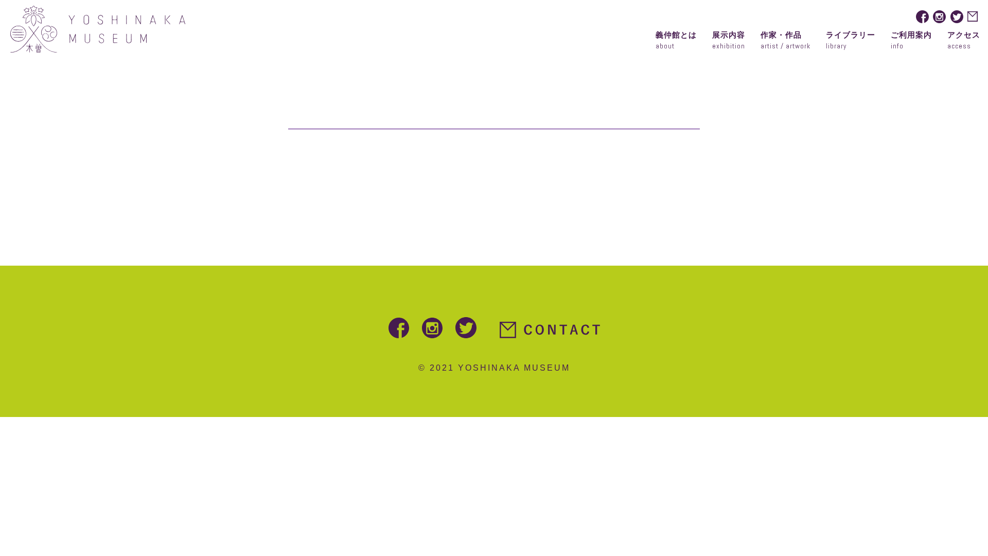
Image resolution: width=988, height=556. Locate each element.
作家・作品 (785, 40)
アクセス (963, 40)
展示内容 (728, 40)
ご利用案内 (911, 40)
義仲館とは (676, 40)
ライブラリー (850, 40)
